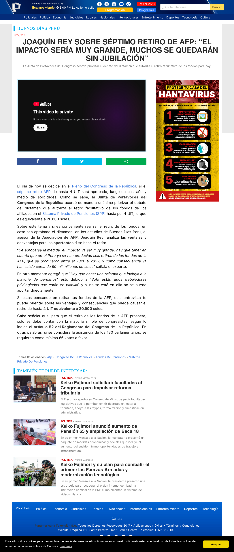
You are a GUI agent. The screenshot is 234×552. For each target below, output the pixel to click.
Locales (91, 17)
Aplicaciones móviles (148, 525)
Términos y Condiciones (182, 525)
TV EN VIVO (146, 4)
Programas (146, 10)
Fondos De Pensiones (111, 357)
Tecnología (189, 17)
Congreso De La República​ (74, 357)
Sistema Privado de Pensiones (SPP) (74, 213)
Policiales (30, 17)
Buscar (217, 7)
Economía (60, 17)
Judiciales (76, 17)
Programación (115, 10)
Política (45, 17)
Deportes (172, 17)
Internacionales (128, 17)
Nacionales (107, 17)
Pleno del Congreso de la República (104, 186)
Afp (49, 357)
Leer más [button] (66, 546)
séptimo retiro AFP (34, 191)
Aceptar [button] (216, 544)
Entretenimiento (152, 17)
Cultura (205, 17)
